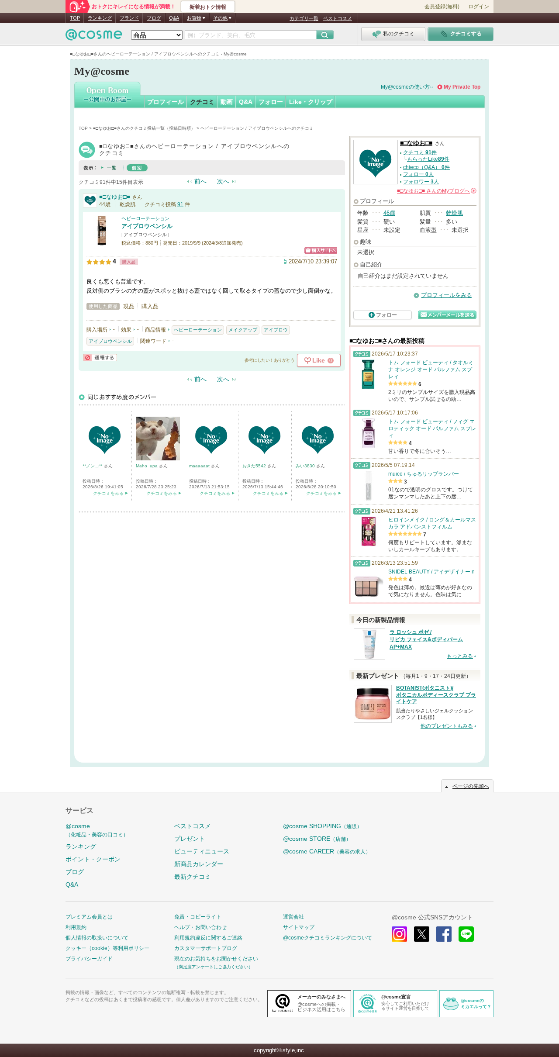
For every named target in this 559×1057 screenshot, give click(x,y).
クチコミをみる (108, 493)
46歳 (389, 213)
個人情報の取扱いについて (97, 938)
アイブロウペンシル (147, 226)
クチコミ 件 (420, 152)
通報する (100, 357)
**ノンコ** (93, 465)
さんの (436, 191)
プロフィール (165, 101)
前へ (200, 181)
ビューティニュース (201, 851)
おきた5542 (254, 465)
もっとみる (460, 656)
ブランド (129, 18)
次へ (223, 181)
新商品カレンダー (198, 863)
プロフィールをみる (446, 295)
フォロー (271, 101)
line (466, 934)
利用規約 (76, 927)
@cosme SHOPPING (322, 825)
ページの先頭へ (470, 786)
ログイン (478, 6)
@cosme (97, 830)
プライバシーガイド (89, 959)
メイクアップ (242, 329)
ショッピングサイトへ (320, 250)
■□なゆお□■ (114, 196)
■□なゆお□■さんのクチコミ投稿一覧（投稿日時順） (144, 128)
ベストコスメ (337, 18)
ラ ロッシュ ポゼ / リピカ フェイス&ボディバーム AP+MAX (426, 639)
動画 (227, 101)
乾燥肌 (454, 213)
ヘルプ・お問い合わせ (200, 927)
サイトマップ (298, 927)
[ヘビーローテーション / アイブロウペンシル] (101, 242)
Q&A (174, 18)
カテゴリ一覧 (304, 18)
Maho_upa (147, 465)
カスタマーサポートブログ (205, 948)
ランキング (100, 18)
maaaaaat (200, 465)
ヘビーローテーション (145, 218)
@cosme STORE (317, 838)
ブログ (154, 18)
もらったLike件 (428, 159)
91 (180, 204)
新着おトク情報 (208, 7)
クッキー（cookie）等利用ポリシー (107, 948)
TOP (75, 18)
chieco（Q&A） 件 (426, 167)
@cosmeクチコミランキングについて (327, 938)
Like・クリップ (310, 101)
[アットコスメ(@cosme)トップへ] (94, 37)
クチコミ (202, 101)
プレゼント (189, 838)
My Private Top (462, 87)
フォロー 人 (418, 174)
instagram (399, 934)
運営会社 (293, 917)
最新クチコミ (192, 876)
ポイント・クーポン (93, 859)
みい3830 (306, 465)
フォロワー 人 (421, 182)
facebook (444, 934)
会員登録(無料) (441, 6)
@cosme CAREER (327, 851)
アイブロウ (276, 329)
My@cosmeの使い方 (405, 87)
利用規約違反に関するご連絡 (208, 938)
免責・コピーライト (197, 917)
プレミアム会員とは (89, 917)
